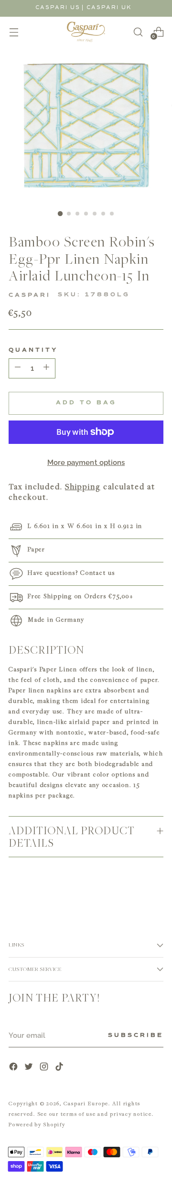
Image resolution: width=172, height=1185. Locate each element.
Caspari (30, 295)
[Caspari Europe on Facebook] (14, 1068)
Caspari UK (109, 7)
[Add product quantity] (17, 368)
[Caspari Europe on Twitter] (29, 1068)
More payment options (86, 462)
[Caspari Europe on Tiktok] (60, 1068)
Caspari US (57, 7)
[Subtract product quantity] (46, 368)
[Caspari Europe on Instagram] (45, 1068)
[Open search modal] (138, 32)
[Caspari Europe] (86, 32)
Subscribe (135, 1035)
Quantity (33, 350)
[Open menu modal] (13, 32)
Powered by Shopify (37, 1124)
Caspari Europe (86, 1103)
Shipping (83, 486)
